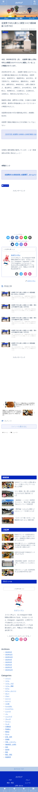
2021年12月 (9, 670)
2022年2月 (8, 665)
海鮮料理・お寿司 (10, 744)
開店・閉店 (8, 754)
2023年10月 (9, 657)
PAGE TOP (19, 769)
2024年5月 (8, 652)
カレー (7, 693)
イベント (8, 678)
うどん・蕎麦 (9, 686)
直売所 (7, 749)
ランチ (7, 724)
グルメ (7, 696)
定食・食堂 (8, 737)
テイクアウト (9, 709)
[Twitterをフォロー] (17, 244)
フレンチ (8, 719)
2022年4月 (8, 659)
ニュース (6, 185)
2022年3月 (8, 662)
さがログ (19, 3)
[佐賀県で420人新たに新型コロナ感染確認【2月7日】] (17, 237)
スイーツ (8, 699)
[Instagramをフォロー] (21, 244)
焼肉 (6, 747)
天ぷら (7, 734)
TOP (10, 780)
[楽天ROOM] (25, 244)
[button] (34, 408)
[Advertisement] (19, 211)
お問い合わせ (19, 785)
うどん (7, 681)
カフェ (7, 688)
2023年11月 (8, 654)
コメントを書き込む (19, 427)
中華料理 (8, 726)
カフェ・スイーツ (10, 691)
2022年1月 (8, 667)
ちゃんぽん (8, 706)
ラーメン (8, 721)
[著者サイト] (12, 244)
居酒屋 (7, 739)
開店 (6, 752)
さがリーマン (15, 255)
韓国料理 (8, 757)
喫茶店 (7, 732)
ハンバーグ (8, 716)
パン (6, 714)
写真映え (8, 729)
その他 (7, 704)
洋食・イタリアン (10, 742)
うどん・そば (9, 683)
